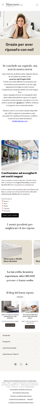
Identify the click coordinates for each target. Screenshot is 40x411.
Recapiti (30, 399)
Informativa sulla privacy (21, 392)
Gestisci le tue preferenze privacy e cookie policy (20, 381)
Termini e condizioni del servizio (21, 396)
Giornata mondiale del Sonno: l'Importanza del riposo (30, 316)
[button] (3, 5)
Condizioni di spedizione (17, 399)
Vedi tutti (19, 297)
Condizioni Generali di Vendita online (21, 402)
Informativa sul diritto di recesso (21, 389)
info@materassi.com (19, 121)
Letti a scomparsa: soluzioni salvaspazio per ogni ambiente (10, 316)
